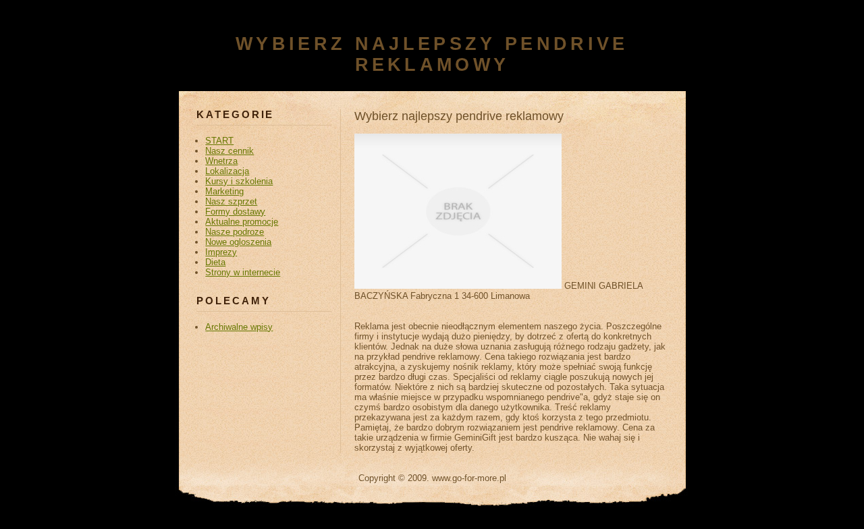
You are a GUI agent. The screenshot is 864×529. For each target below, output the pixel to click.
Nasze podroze (234, 232)
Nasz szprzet (231, 201)
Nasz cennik (229, 151)
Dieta (215, 262)
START (219, 141)
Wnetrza (221, 161)
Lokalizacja (227, 171)
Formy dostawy (235, 211)
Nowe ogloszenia (238, 242)
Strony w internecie (242, 272)
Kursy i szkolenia (239, 181)
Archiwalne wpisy (239, 327)
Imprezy (221, 252)
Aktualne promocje (241, 222)
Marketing (224, 191)
